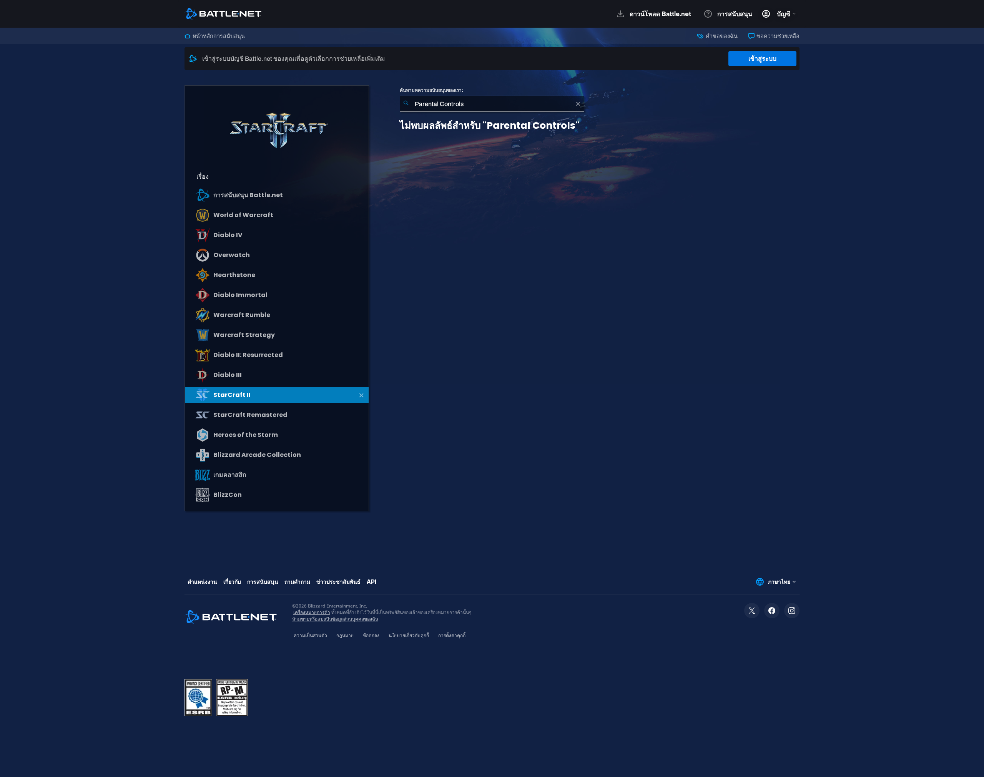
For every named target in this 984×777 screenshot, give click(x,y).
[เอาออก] (578, 104)
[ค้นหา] (406, 104)
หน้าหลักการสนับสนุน (218, 36)
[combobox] (492, 104)
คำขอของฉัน (721, 36)
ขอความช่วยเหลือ (777, 36)
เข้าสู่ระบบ (762, 58)
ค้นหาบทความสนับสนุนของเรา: (431, 90)
